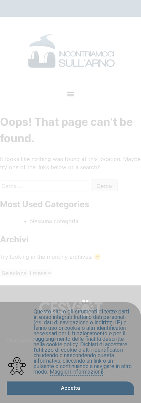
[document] (70, 201)
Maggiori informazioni (76, 371)
